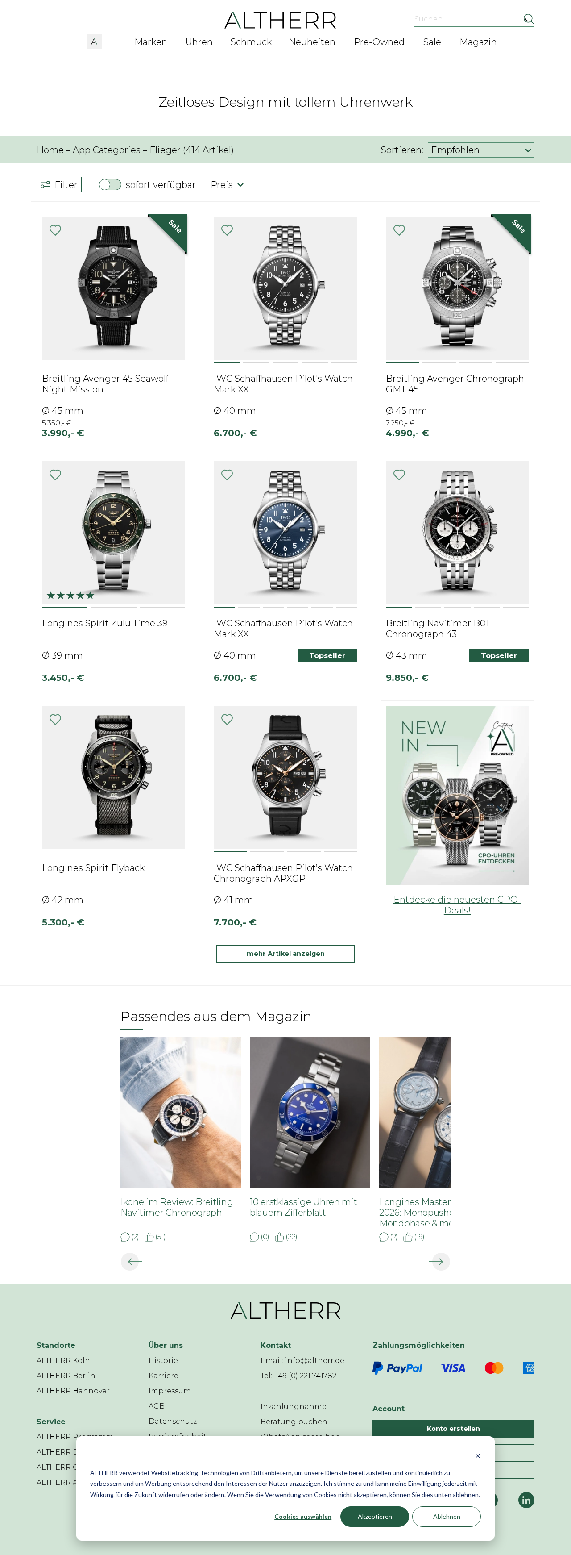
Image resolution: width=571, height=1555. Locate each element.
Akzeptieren (375, 1516)
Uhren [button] (199, 42)
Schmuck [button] (251, 42)
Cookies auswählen (302, 1516)
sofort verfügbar (161, 184)
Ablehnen (446, 1516)
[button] (94, 40)
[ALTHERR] (280, 19)
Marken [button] (150, 42)
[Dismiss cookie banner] (478, 1455)
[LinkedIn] (526, 1500)
